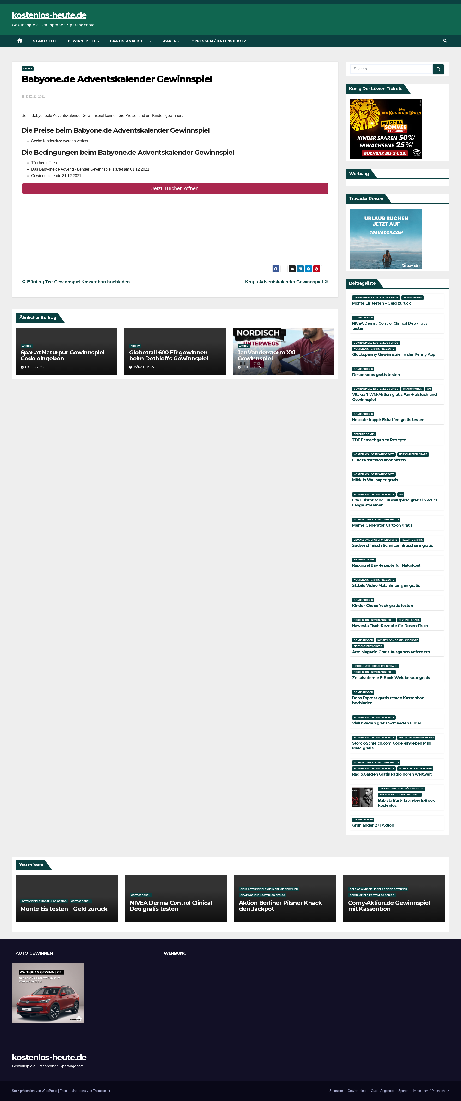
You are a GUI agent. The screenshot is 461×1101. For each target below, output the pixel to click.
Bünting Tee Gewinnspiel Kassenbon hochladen (78, 281)
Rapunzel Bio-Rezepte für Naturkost (386, 565)
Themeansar (101, 1091)
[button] (445, 41)
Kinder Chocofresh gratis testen (382, 605)
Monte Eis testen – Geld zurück (381, 303)
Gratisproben (412, 297)
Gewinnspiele (82, 41)
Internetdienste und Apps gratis (376, 519)
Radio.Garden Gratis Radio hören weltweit (392, 774)
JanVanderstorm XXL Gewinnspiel (267, 355)
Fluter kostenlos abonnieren (379, 460)
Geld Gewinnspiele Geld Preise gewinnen (269, 889)
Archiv (27, 68)
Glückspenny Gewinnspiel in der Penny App (393, 354)
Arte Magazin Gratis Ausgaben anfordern (391, 652)
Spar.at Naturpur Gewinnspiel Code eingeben (62, 355)
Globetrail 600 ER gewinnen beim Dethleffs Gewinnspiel (168, 355)
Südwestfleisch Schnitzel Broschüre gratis (392, 545)
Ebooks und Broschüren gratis (375, 539)
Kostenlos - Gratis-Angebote (374, 348)
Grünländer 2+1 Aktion (373, 825)
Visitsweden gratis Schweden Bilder (386, 723)
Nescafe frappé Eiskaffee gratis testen (388, 420)
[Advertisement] (166, 231)
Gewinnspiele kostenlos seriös (376, 297)
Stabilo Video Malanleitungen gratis (386, 585)
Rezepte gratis (364, 434)
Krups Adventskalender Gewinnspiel (284, 281)
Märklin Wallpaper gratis (375, 480)
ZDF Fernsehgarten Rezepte (379, 440)
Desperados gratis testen (376, 374)
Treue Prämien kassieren (416, 737)
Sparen (169, 41)
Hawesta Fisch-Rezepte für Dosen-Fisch (390, 626)
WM (429, 389)
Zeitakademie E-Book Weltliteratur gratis (391, 678)
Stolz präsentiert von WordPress (35, 1091)
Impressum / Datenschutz (218, 41)
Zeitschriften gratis (413, 454)
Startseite (45, 41)
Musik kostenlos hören (415, 768)
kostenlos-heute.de (49, 15)
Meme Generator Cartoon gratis (382, 525)
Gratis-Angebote (129, 41)
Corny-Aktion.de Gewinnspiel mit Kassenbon (389, 905)
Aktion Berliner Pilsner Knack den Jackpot (280, 905)
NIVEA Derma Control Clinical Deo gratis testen (171, 905)
